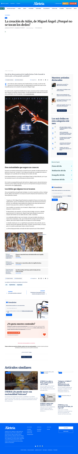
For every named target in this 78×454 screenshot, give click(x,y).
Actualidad (61, 8)
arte (6, 284)
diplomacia (8, 372)
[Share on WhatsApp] (47, 79)
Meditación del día (59, 171)
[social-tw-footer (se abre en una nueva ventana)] (40, 446)
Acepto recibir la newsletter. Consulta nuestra (20, 312)
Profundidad (31, 8)
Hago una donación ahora (13, 332)
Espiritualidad (38, 8)
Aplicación (39, 431)
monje (60, 372)
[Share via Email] (45, 79)
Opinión (24, 8)
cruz (60, 396)
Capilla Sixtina (12, 284)
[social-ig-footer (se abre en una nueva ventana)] (42, 446)
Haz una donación (30, 450)
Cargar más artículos (62, 110)
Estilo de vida (54, 8)
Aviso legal (45, 450)
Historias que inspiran (11, 8)
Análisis (19, 8)
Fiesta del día (57, 166)
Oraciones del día (58, 179)
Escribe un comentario (26, 357)
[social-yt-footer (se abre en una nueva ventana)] (35, 446)
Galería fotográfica (41, 234)
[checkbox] (6, 311)
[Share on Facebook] (38, 79)
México (75, 8)
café (42, 372)
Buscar (19, 3)
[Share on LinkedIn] (41, 79)
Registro (64, 3)
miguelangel (19, 284)
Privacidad (55, 450)
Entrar (30, 352)
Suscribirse (66, 427)
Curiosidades (7, 15)
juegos (42, 395)
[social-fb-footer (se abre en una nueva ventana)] (37, 446)
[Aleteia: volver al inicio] (39, 3)
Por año (48, 429)
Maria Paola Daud (29, 28)
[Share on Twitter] (43, 79)
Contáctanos (50, 450)
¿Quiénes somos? (38, 450)
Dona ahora (72, 3)
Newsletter (39, 429)
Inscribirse (9, 314)
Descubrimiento (46, 8)
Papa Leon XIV (68, 8)
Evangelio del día (58, 175)
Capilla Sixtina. (18, 185)
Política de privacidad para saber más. (62, 196)
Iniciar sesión (59, 3)
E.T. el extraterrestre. (29, 94)
